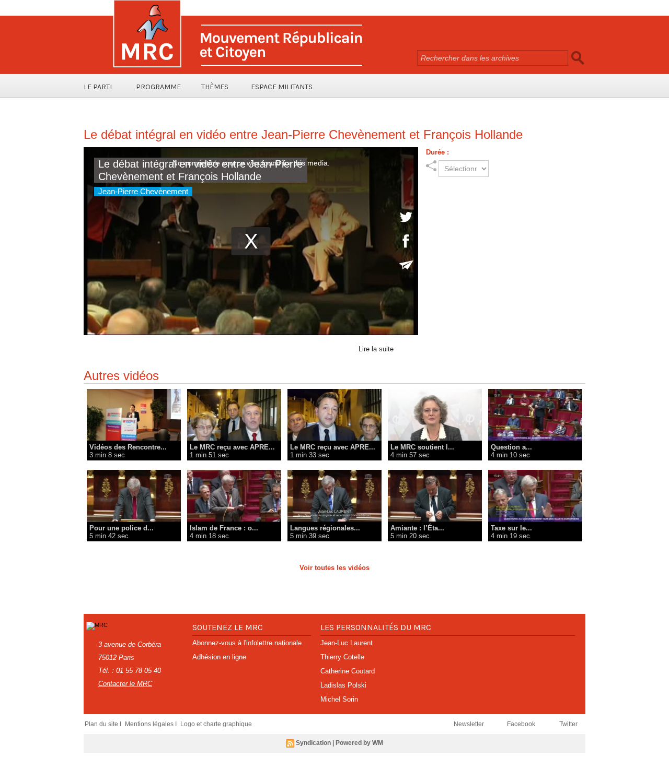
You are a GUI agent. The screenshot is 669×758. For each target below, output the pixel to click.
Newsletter (470, 724)
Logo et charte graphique (216, 724)
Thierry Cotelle (342, 657)
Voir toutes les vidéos (334, 568)
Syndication (313, 743)
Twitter (568, 724)
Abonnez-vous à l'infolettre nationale (247, 643)
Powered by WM (359, 743)
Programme (158, 86)
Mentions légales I (151, 724)
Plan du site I (104, 724)
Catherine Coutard (347, 671)
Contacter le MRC (125, 684)
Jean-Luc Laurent (346, 643)
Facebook (522, 724)
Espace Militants (282, 86)
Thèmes (214, 86)
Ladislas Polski (343, 685)
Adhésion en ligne (219, 657)
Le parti (98, 86)
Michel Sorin (339, 699)
